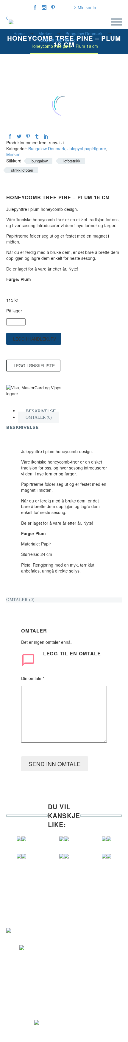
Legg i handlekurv (34, 339)
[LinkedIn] (45, 136)
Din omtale (32, 678)
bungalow (40, 161)
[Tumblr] (37, 136)
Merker (12, 154)
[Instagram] (44, 7)
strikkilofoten (22, 170)
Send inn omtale (55, 764)
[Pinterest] (53, 7)
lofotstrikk (71, 161)
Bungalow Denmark (46, 148)
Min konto (87, 7)
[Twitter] (19, 136)
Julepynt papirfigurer (87, 148)
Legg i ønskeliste (34, 366)
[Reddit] (54, 136)
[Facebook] (35, 7)
